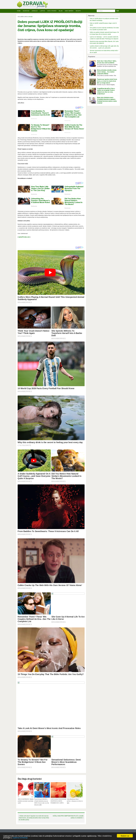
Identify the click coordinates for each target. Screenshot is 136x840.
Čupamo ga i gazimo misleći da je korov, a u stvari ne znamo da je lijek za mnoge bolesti (107, 81)
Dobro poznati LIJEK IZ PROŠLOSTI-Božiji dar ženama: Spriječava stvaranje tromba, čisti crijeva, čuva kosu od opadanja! (50, 26)
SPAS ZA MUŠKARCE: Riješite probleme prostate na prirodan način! (26, 801)
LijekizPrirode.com (24, 237)
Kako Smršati (69, 10)
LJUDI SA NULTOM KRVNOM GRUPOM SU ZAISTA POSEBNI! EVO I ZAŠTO (58, 801)
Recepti (78, 10)
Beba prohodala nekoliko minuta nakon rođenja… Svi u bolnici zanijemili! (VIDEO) (106, 71)
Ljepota (42, 10)
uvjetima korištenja (20, 837)
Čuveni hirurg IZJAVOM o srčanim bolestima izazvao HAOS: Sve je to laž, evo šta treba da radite (41, 801)
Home (19, 10)
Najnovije (26, 10)
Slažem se (125, 835)
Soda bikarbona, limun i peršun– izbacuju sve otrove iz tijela (75, 801)
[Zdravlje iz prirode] (32, 8)
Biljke (61, 10)
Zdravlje (35, 10)
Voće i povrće (51, 10)
